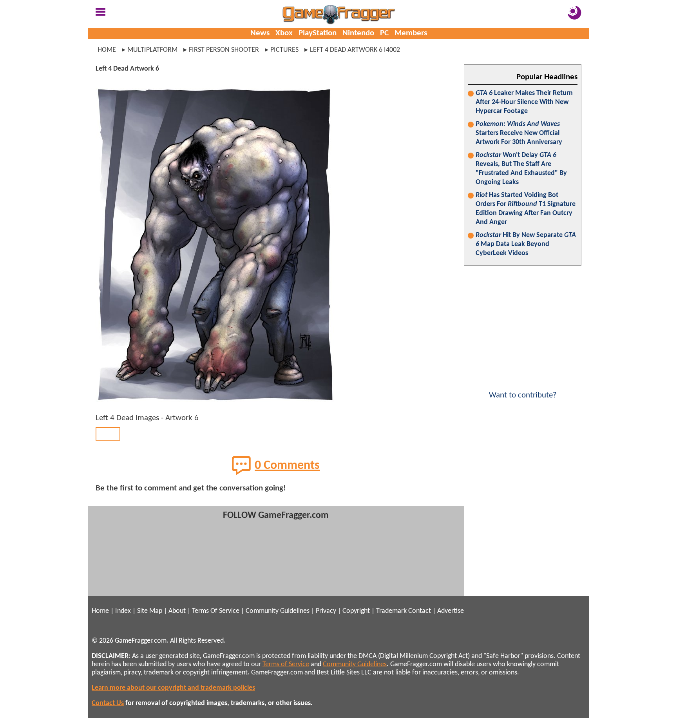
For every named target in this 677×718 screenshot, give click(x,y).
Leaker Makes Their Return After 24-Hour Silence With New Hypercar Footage (524, 102)
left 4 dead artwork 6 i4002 (355, 50)
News (260, 33)
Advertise (450, 611)
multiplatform (152, 50)
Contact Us (108, 703)
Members (411, 33)
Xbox (284, 33)
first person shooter (224, 50)
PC (384, 33)
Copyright (356, 611)
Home (107, 50)
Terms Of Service (215, 611)
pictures (284, 50)
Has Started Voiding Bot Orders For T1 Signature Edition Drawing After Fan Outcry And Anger (526, 208)
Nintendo (358, 33)
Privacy (326, 611)
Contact (419, 611)
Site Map (149, 611)
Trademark (391, 611)
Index (123, 611)
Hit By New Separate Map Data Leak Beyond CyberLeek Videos (526, 244)
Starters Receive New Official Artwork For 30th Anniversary (519, 133)
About (177, 611)
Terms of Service (285, 664)
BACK (108, 434)
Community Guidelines (278, 611)
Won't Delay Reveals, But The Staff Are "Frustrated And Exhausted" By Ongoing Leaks (521, 168)
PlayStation (318, 33)
